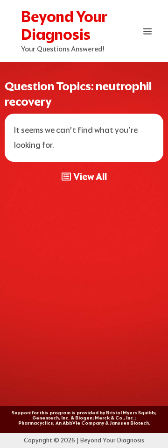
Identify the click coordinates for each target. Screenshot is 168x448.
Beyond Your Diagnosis (64, 25)
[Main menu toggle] (148, 31)
